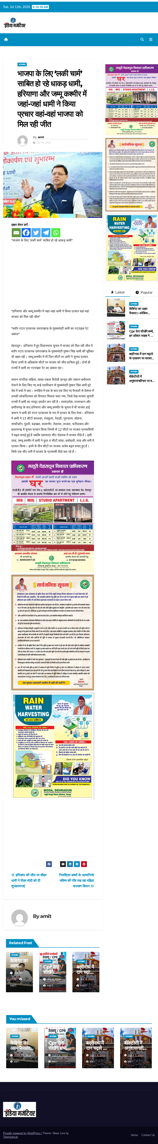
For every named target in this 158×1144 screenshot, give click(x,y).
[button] (142, 39)
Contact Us (148, 1135)
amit (41, 137)
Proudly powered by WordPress (22, 1133)
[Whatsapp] (55, 232)
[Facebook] (26, 232)
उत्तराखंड (22, 64)
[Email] (16, 232)
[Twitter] (36, 232)
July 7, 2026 (136, 1055)
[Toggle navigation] (151, 39)
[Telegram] (45, 232)
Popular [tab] (146, 292)
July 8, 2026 (98, 1055)
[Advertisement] (52, 278)
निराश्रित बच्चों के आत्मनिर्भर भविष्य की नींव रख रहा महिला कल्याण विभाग (76, 880)
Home (134, 1135)
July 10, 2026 (22, 1055)
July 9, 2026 (60, 1055)
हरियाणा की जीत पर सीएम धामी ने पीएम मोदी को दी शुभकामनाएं (28, 880)
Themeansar (10, 1136)
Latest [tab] (119, 292)
